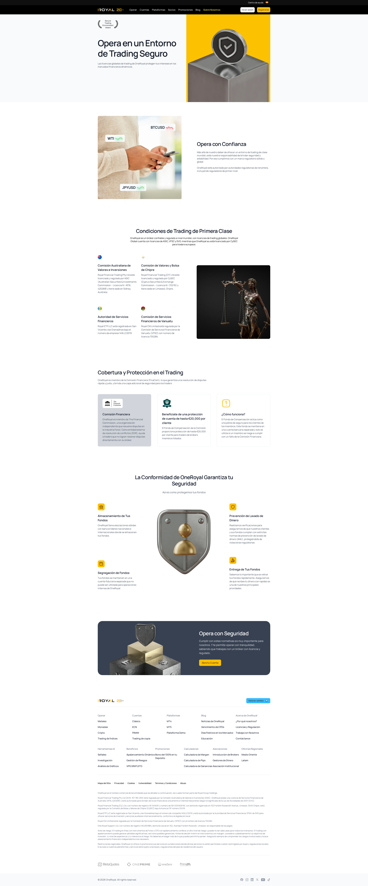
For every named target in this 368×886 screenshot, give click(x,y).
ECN (134, 727)
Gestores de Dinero (223, 760)
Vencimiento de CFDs (212, 727)
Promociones (185, 9)
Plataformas (158, 9)
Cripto (101, 732)
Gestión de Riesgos (136, 760)
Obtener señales (255, 700)
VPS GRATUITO (134, 766)
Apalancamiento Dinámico (140, 754)
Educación (207, 738)
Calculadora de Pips (194, 760)
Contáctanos (243, 738)
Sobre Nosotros (211, 9)
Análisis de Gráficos (108, 766)
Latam (244, 760)
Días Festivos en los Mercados (217, 732)
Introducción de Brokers (226, 754)
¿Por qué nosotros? (246, 721)
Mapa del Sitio (104, 783)
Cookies (131, 783)
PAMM (135, 732)
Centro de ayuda (255, 3)
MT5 (169, 727)
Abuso (183, 783)
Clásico (136, 721)
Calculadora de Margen (196, 754)
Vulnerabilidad (144, 783)
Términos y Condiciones (166, 783)
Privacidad (119, 783)
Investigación (105, 760)
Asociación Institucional (226, 766)
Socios (171, 9)
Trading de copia (141, 738)
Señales (102, 754)
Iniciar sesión (247, 9)
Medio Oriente (249, 754)
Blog (197, 9)
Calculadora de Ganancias (198, 766)
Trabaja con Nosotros (247, 732)
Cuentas (144, 9)
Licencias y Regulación (248, 727)
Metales (102, 721)
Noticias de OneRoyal (212, 721)
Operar (133, 9)
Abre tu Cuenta (210, 662)
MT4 (169, 721)
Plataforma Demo (176, 732)
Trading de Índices (107, 738)
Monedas (103, 727)
